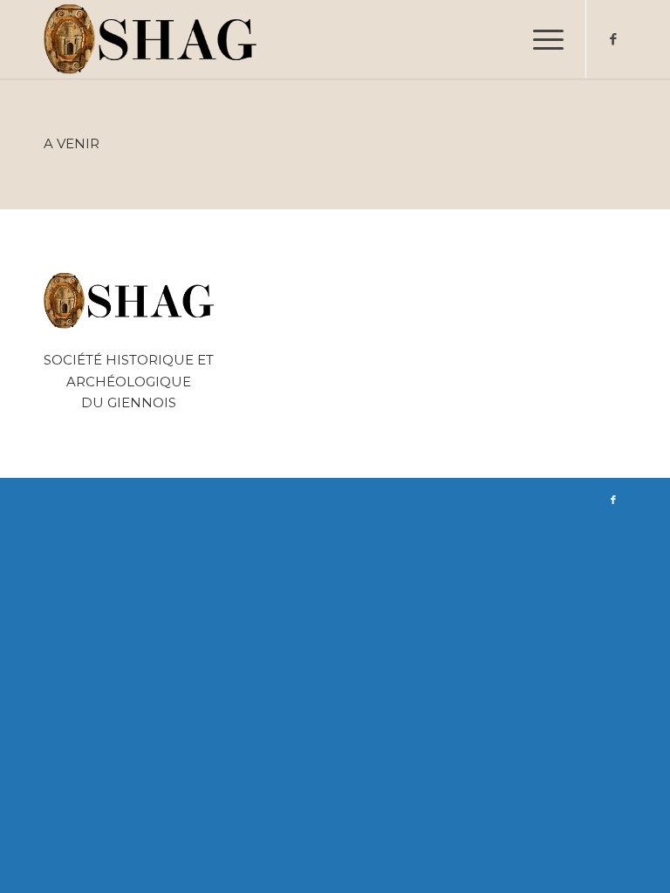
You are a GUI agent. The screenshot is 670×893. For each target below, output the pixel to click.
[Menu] (540, 39)
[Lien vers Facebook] (613, 39)
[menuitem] (540, 39)
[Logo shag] (150, 39)
